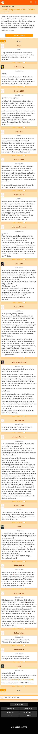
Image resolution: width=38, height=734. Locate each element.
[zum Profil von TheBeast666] (2, 420)
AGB (10, 716)
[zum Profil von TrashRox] (2, 132)
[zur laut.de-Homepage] (2, 2)
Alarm (13, 62)
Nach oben (19, 704)
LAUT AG (24, 727)
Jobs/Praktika (28, 712)
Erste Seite (1, 41)
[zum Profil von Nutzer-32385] (2, 91)
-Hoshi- (19, 526)
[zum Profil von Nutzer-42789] (2, 506)
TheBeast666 (19, 420)
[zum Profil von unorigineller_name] (2, 227)
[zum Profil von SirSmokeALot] (2, 566)
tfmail (19, 46)
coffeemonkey (19, 67)
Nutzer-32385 (19, 91)
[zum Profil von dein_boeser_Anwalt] (2, 362)
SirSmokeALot (19, 565)
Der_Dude (19, 263)
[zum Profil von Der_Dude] (2, 264)
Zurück (4, 41)
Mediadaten (10, 712)
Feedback (28, 716)
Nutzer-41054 (19, 195)
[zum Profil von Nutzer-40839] (2, 593)
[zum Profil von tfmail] (2, 46)
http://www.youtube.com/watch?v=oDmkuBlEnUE (18, 680)
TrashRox (19, 132)
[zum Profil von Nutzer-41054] (2, 195)
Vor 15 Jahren (19, 50)
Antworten (19, 62)
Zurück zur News (19, 35)
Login (35, 2)
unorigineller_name (19, 227)
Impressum (10, 709)
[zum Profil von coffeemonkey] (2, 67)
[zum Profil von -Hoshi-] (2, 527)
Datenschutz (28, 709)
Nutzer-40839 (19, 593)
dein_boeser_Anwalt (19, 362)
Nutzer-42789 (19, 505)
